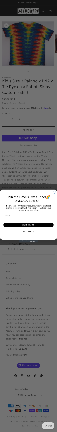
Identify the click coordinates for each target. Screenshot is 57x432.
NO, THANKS (28, 232)
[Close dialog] (54, 192)
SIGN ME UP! (28, 225)
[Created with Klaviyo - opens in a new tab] (28, 241)
